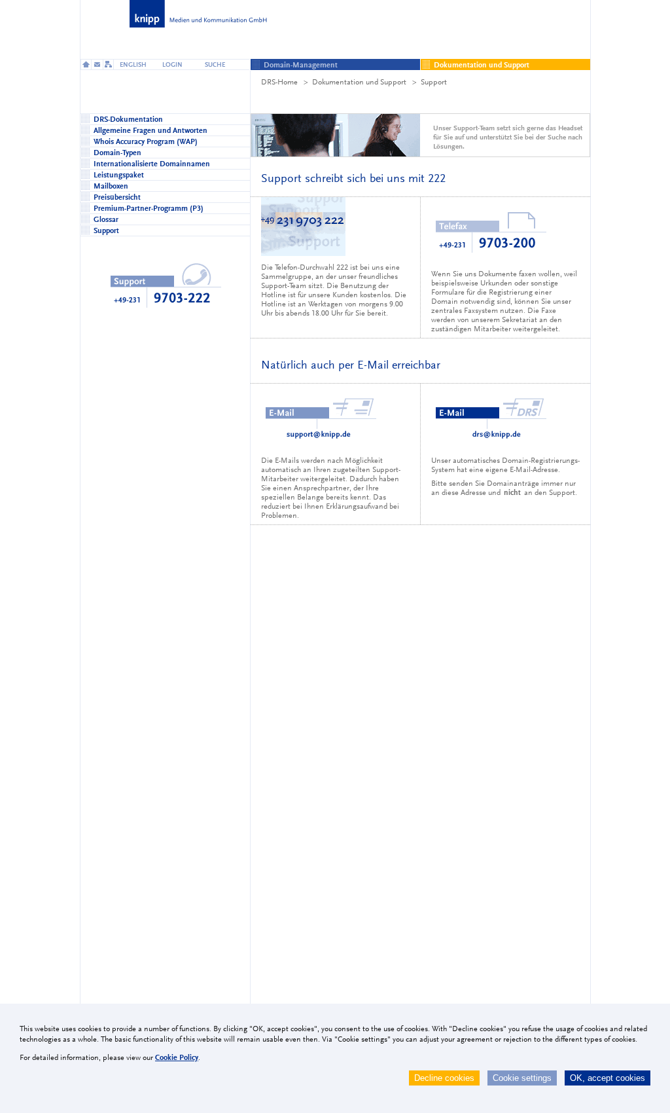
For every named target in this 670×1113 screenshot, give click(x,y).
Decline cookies (444, 1078)
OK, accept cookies (607, 1078)
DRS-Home (279, 81)
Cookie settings (522, 1078)
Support (434, 81)
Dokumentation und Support (359, 81)
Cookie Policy (176, 1057)
